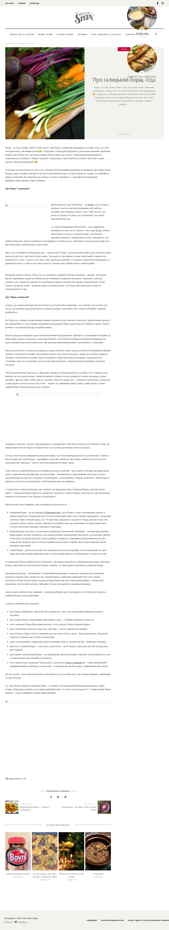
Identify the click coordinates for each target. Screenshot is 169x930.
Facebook (159, 3)
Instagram (163, 3)
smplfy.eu (23, 922)
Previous (5, 851)
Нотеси (124, 49)
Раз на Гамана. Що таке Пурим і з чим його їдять (44, 875)
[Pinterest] (65, 797)
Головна (8, 43)
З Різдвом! (98, 873)
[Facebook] (51, 797)
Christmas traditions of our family (71, 875)
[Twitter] (58, 797)
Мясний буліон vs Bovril (18, 873)
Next (111, 851)
